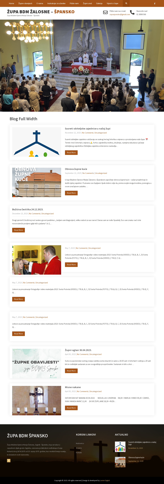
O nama (40, 3)
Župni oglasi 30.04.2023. (78, 350)
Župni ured (87, 3)
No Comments (87, 132)
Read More (71, 152)
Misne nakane (73, 387)
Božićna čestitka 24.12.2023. (27, 209)
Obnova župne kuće (76, 169)
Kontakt (79, 452)
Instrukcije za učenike (56, 3)
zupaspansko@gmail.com (120, 14)
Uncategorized (101, 132)
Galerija (99, 3)
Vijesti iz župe (112, 3)
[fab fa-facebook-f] (154, 4)
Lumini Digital (105, 480)
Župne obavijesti (25, 3)
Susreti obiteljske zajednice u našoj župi (87, 128)
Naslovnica (80, 443)
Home (11, 3)
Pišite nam (74, 3)
